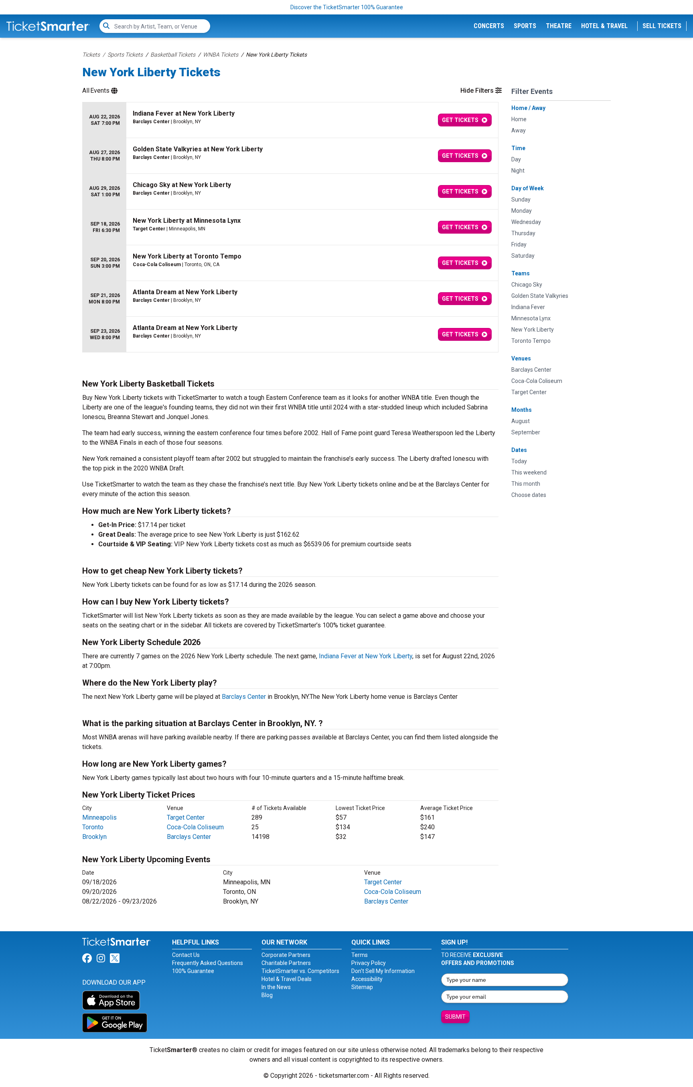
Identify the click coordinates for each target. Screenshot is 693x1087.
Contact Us (186, 955)
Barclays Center (244, 696)
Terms (359, 955)
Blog (267, 995)
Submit (455, 1017)
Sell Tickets (661, 26)
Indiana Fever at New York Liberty (365, 656)
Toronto (92, 827)
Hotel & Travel (604, 26)
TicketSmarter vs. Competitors (300, 971)
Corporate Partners (285, 955)
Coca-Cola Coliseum (195, 827)
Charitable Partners (286, 963)
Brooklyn (94, 837)
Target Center (186, 817)
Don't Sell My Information (383, 971)
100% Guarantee (193, 971)
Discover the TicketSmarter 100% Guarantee (346, 7)
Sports (525, 26)
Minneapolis (99, 817)
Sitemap (362, 987)
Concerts (489, 26)
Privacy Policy (368, 963)
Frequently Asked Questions (207, 963)
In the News (276, 987)
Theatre (558, 26)
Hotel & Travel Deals (286, 979)
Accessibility (367, 979)
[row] (290, 120)
